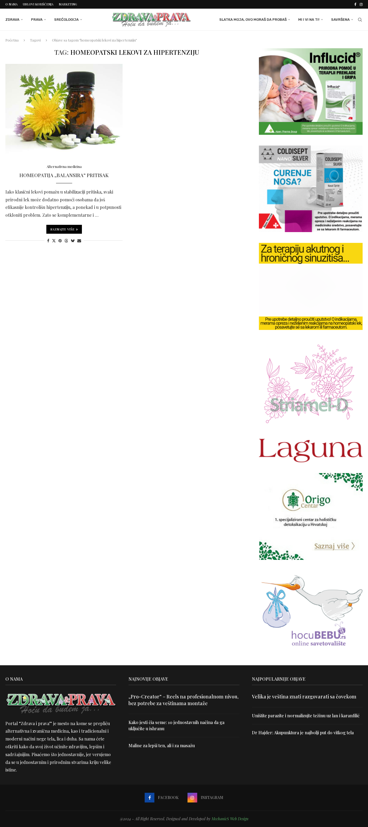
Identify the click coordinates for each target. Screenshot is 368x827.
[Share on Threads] (66, 240)
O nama (11, 4)
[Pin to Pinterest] (60, 240)
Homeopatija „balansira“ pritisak (64, 175)
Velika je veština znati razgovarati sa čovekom (304, 696)
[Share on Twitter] (54, 240)
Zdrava (12, 20)
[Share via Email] (79, 240)
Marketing (68, 4)
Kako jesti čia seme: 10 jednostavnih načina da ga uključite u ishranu (176, 725)
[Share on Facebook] (48, 240)
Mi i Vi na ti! (309, 20)
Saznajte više (62, 229)
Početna (12, 40)
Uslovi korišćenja (38, 4)
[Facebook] (355, 4)
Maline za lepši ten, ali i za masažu (162, 745)
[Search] (360, 19)
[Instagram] (361, 4)
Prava (37, 20)
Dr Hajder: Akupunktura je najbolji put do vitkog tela (303, 732)
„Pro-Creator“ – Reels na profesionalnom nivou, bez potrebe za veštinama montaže (183, 700)
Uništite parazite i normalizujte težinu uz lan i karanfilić (306, 715)
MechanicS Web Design (229, 818)
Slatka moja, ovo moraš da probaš (253, 20)
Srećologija (66, 20)
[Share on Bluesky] (73, 240)
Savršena (340, 20)
